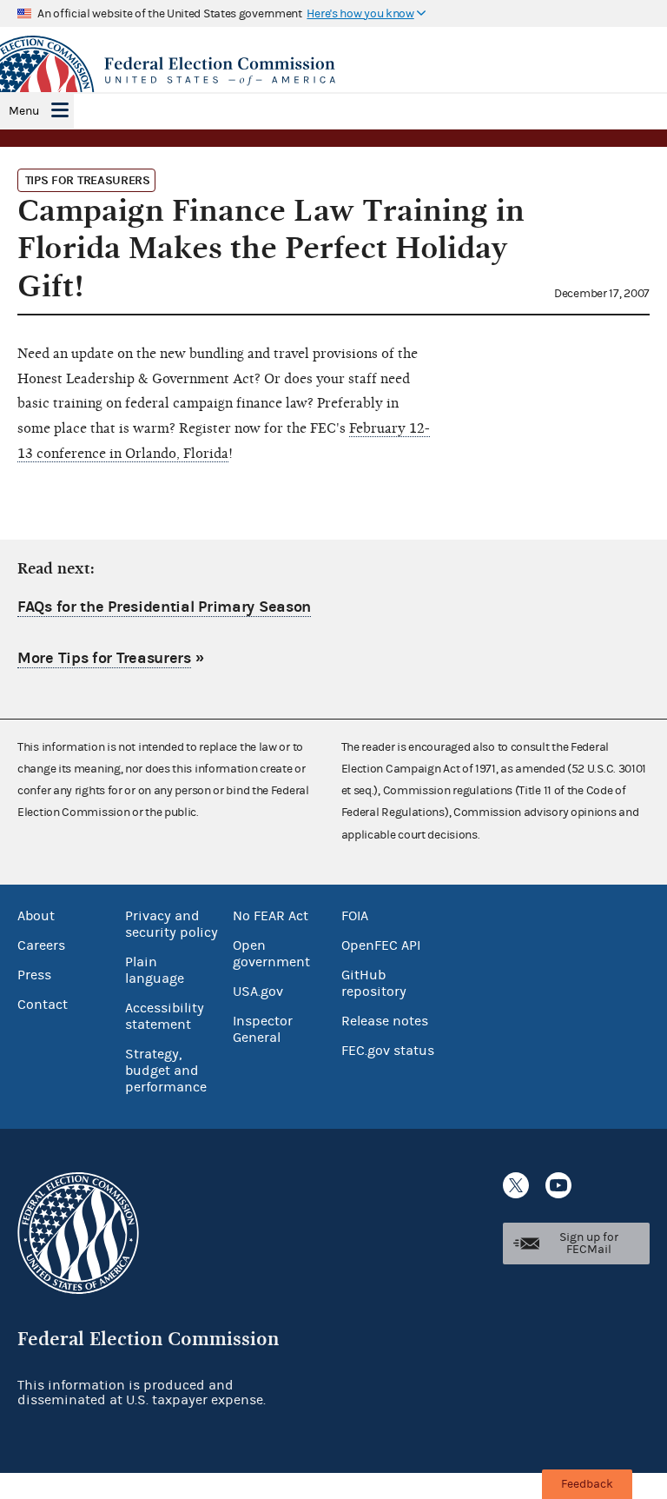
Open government (271, 954)
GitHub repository (373, 983)
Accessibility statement (164, 1016)
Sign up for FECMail (588, 1243)
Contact (42, 1004)
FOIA (354, 916)
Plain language (154, 970)
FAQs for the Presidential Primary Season (164, 607)
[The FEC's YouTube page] (558, 1185)
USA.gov (258, 991)
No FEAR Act (270, 916)
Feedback (587, 1484)
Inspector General (263, 1029)
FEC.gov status (387, 1050)
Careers (41, 945)
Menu (24, 111)
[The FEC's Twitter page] (516, 1185)
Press (34, 975)
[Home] (333, 71)
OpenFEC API (380, 945)
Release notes (384, 1021)
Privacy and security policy (171, 924)
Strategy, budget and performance (166, 1070)
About (36, 916)
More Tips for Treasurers (104, 658)
